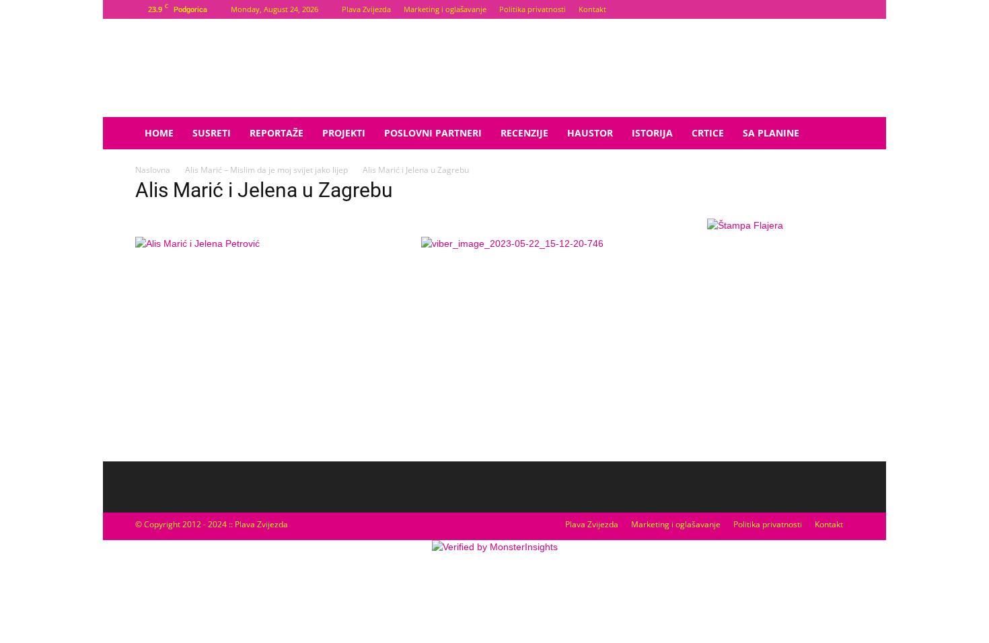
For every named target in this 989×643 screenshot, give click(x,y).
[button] (837, 134)
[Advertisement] (745, 346)
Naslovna (152, 170)
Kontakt (592, 9)
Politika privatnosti (532, 9)
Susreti (211, 132)
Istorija (652, 132)
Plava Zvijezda (366, 9)
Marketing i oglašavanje (445, 9)
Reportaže (276, 132)
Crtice (708, 132)
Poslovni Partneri (433, 132)
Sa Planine (771, 132)
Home (159, 132)
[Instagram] (844, 9)
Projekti (343, 132)
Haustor (590, 132)
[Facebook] (821, 9)
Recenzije (524, 132)
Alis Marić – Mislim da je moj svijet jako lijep (266, 170)
